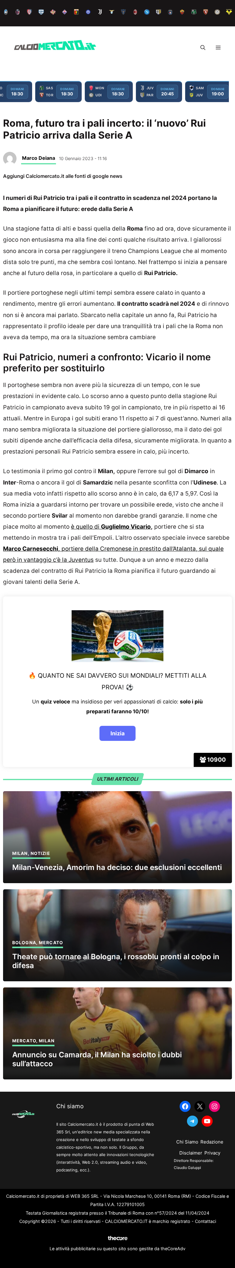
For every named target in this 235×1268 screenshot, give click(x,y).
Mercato (51, 942)
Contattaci (205, 1221)
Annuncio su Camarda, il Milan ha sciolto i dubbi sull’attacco (97, 1059)
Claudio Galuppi (187, 1167)
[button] (203, 47)
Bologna (24, 942)
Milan (20, 853)
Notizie (40, 853)
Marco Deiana (38, 158)
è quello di (111, 526)
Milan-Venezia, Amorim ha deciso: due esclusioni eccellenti (117, 867)
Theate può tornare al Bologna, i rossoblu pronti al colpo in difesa (115, 961)
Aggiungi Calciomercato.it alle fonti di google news (62, 176)
